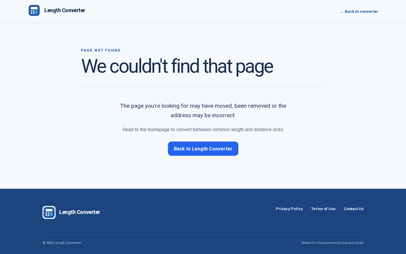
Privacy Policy (289, 209)
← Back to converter (359, 11)
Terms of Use (323, 209)
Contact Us (353, 209)
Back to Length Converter (203, 149)
